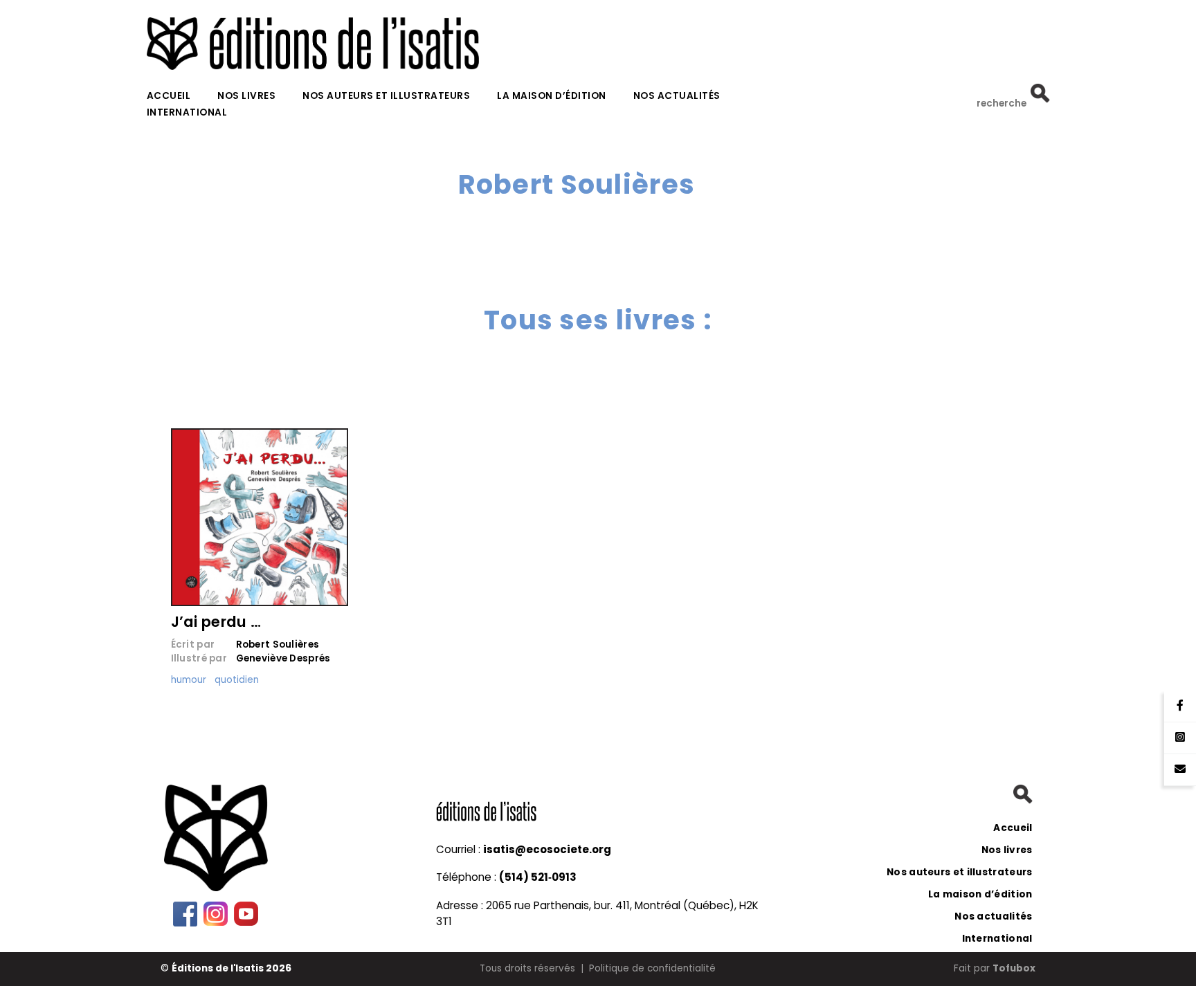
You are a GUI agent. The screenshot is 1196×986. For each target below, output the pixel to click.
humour (188, 679)
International (187, 112)
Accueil (169, 95)
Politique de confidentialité (652, 968)
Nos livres (246, 95)
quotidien (237, 679)
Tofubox (1014, 968)
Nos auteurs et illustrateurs (386, 95)
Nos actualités (677, 95)
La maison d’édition (551, 95)
